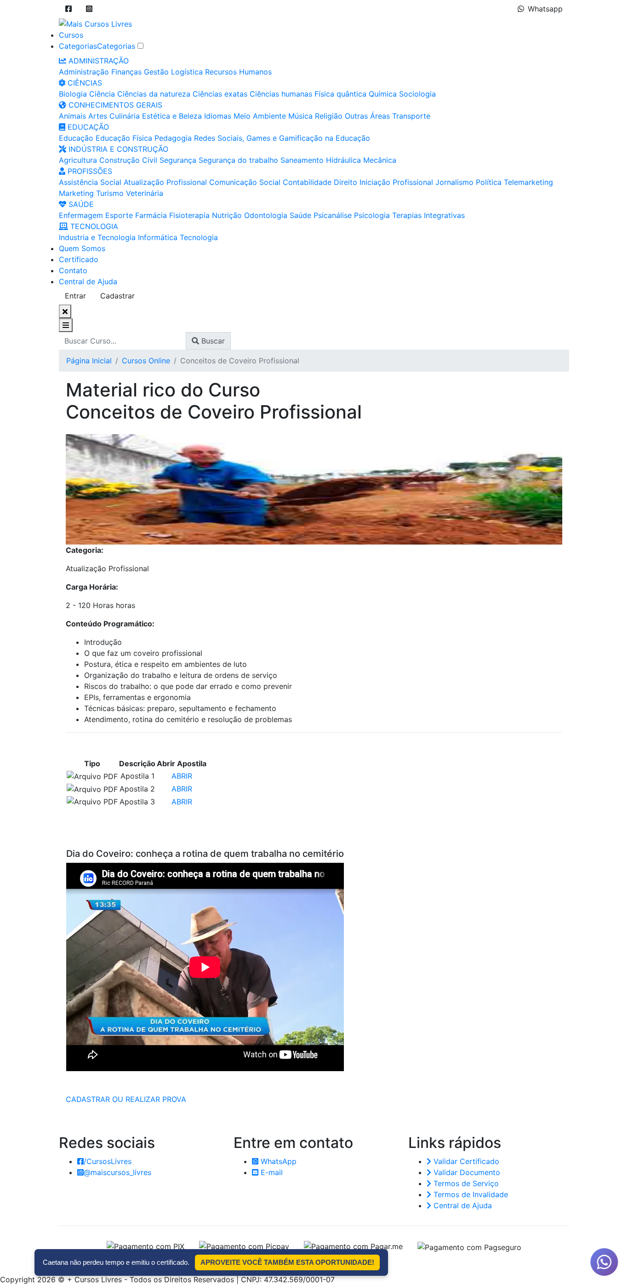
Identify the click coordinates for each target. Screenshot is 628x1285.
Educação (76, 138)
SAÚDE (80, 204)
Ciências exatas (220, 93)
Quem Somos (82, 248)
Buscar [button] (212, 340)
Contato (73, 270)
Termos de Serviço (465, 1183)
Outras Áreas (367, 115)
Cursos (71, 35)
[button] (68, 8)
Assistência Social (90, 182)
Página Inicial (89, 360)
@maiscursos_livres (117, 1172)
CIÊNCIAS (83, 82)
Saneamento (302, 160)
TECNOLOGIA (93, 226)
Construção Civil (128, 160)
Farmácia (151, 215)
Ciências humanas (281, 93)
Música (300, 115)
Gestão (156, 71)
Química (383, 93)
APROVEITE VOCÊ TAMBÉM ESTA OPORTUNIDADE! (287, 1262)
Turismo (110, 193)
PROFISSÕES (88, 171)
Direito (345, 182)
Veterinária (144, 193)
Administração (84, 71)
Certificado (78, 259)
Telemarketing (528, 182)
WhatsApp (277, 1161)
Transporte (411, 115)
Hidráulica (343, 160)
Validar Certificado (465, 1161)
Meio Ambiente (260, 115)
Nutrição (227, 215)
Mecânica (379, 160)
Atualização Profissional (165, 182)
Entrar (75, 295)
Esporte (119, 215)
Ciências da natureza (153, 93)
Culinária (124, 115)
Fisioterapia (189, 215)
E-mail (270, 1172)
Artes (97, 115)
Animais (72, 115)
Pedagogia (173, 138)
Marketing (76, 193)
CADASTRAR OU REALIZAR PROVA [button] (126, 1099)
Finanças (126, 71)
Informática (157, 237)
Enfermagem (81, 215)
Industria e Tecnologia (97, 237)
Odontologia (265, 215)
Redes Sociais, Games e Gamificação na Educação (282, 138)
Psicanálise (333, 215)
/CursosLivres (107, 1161)
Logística (187, 71)
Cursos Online (146, 360)
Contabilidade (307, 182)
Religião (329, 115)
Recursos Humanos (238, 71)
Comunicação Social (244, 182)
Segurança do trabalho (238, 160)
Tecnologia (199, 237)
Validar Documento (465, 1172)
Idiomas (217, 115)
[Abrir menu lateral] (66, 325)
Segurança (178, 160)
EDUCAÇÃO (87, 127)
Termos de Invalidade (469, 1194)
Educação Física (124, 138)
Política (489, 182)
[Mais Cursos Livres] (95, 23)
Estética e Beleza (172, 115)
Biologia (73, 93)
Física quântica (340, 93)
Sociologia (417, 93)
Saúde (300, 215)
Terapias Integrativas (428, 215)
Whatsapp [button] (545, 8)
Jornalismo (454, 182)
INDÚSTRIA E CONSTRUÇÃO (117, 149)
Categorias (78, 46)
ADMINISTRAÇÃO (97, 60)
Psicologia (372, 215)
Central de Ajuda (88, 281)
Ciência (102, 93)
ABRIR (181, 775)
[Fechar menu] (65, 311)
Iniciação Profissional (396, 182)
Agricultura (78, 160)
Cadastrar (117, 295)
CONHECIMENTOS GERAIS (114, 104)
